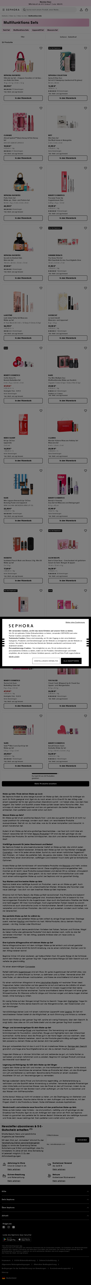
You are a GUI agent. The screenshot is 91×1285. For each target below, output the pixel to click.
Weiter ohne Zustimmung (75, 622)
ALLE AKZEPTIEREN (71, 661)
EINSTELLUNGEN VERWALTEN (46, 661)
